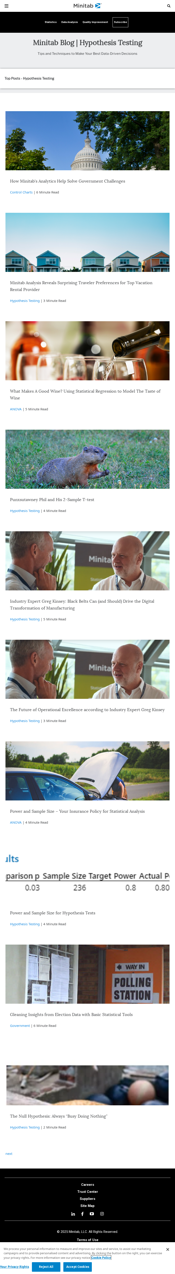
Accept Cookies (77, 1267)
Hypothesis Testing (25, 300)
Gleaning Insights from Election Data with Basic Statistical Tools (71, 1015)
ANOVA (16, 409)
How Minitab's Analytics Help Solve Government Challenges (67, 181)
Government (20, 1025)
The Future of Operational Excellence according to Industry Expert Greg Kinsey (87, 710)
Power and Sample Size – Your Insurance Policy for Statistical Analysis (77, 812)
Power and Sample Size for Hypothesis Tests (52, 913)
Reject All (46, 1267)
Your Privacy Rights (14, 1267)
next (8, 1153)
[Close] (168, 1249)
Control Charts (21, 192)
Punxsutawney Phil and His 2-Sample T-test (52, 500)
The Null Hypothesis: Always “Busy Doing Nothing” (58, 1116)
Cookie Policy (101, 1258)
